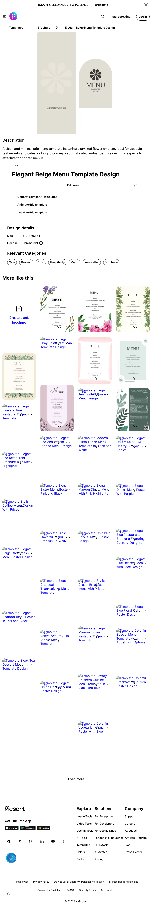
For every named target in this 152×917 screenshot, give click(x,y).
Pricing (99, 859)
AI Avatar (101, 852)
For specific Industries (109, 837)
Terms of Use (21, 881)
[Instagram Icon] (31, 841)
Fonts (80, 859)
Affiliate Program (136, 837)
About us (131, 830)
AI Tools (82, 837)
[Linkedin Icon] (42, 841)
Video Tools (84, 823)
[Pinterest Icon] (64, 841)
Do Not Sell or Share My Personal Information (79, 881)
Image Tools (84, 816)
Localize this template (32, 212)
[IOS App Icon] (12, 829)
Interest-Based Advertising (123, 881)
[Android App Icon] (28, 829)
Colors (81, 852)
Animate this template (32, 204)
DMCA (70, 890)
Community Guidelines (49, 890)
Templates (83, 844)
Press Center (133, 852)
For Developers (104, 823)
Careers (130, 823)
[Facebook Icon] (9, 841)
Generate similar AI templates (37, 196)
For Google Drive (105, 830)
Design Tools (85, 830)
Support (130, 816)
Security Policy (87, 890)
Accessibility (108, 890)
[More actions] (68, 327)
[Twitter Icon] (20, 841)
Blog (128, 844)
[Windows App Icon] (43, 829)
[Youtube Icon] (53, 841)
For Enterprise (104, 816)
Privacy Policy (41, 881)
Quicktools (101, 844)
